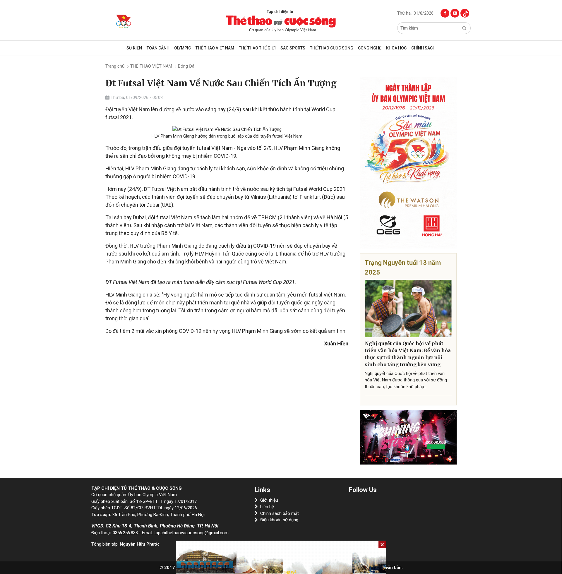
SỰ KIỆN (134, 48)
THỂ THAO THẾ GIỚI (257, 48)
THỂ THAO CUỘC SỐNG (331, 48)
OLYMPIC (182, 48)
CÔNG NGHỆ (369, 48)
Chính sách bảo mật (279, 513)
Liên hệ (267, 506)
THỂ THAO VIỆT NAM (215, 48)
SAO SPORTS (292, 48)
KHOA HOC (396, 48)
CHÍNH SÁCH (423, 48)
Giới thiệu (269, 500)
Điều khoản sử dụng (279, 519)
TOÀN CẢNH (158, 48)
